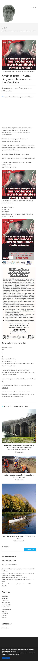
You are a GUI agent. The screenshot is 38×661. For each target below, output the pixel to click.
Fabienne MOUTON (10, 88)
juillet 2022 (5, 613)
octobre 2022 (5, 607)
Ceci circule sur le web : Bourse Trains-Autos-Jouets (19, 537)
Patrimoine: (8, 91)
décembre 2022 (6, 603)
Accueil (4, 31)
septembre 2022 (6, 609)
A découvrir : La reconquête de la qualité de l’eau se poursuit (19, 476)
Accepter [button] (6, 658)
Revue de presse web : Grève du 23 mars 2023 (14, 577)
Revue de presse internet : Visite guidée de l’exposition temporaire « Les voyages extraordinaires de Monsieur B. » (19, 447)
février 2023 (5, 598)
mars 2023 (5, 596)
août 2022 (4, 611)
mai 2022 (4, 617)
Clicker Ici (9, 394)
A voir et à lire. (29, 372)
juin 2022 (4, 615)
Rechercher (5, 546)
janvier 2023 (5, 600)
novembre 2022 (6, 605)
